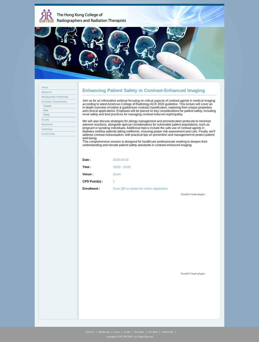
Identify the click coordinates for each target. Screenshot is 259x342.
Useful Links (167, 332)
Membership (104, 332)
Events (117, 332)
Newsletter (139, 332)
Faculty (127, 332)
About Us (90, 332)
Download (153, 332)
